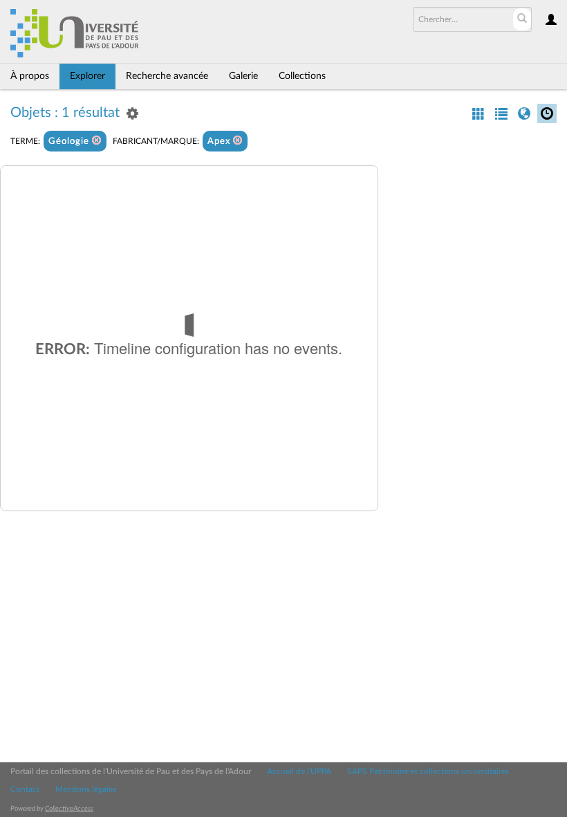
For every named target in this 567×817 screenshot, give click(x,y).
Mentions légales (85, 789)
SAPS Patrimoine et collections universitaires (428, 771)
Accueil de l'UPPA (299, 771)
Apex (220, 141)
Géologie (70, 141)
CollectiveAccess (69, 808)
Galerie (243, 76)
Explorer (87, 76)
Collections (302, 76)
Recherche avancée (167, 76)
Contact (24, 789)
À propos (29, 76)
